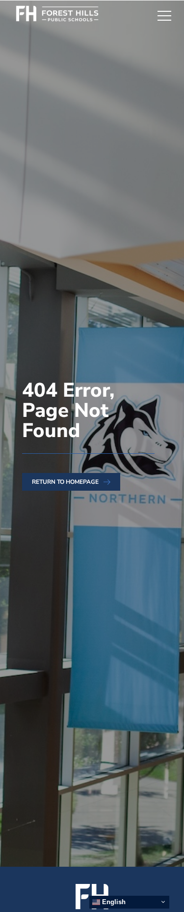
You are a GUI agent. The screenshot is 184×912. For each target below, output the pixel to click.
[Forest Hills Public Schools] (62, 15)
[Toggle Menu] (164, 15)
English (113, 902)
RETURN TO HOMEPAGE (65, 482)
